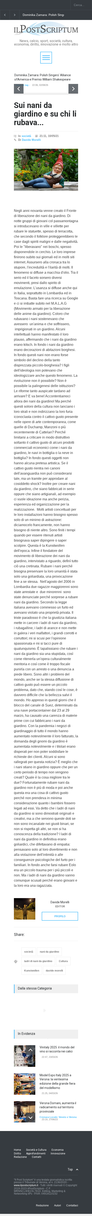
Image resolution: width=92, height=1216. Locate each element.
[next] (73, 89)
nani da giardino (49, 951)
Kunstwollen (31, 970)
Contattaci (72, 1205)
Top (70, 1169)
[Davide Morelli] (24, 909)
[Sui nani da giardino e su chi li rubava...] (46, 170)
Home (17, 1149)
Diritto (17, 1153)
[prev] (19, 89)
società (26, 136)
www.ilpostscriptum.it (26, 1185)
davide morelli (54, 970)
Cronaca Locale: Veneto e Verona (58, 1116)
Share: (19, 935)
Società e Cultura (36, 1149)
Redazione (20, 1156)
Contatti (36, 1156)
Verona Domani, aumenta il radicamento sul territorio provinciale (58, 1107)
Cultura (63, 961)
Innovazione (58, 1153)
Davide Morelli (31, 139)
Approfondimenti (36, 1153)
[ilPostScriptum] (46, 31)
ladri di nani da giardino (38, 961)
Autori (57, 1205)
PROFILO (59, 916)
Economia (58, 1149)
